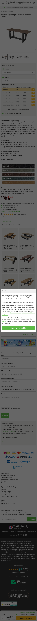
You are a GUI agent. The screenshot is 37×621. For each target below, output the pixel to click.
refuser (4, 321)
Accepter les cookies (18, 328)
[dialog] (18, 310)
